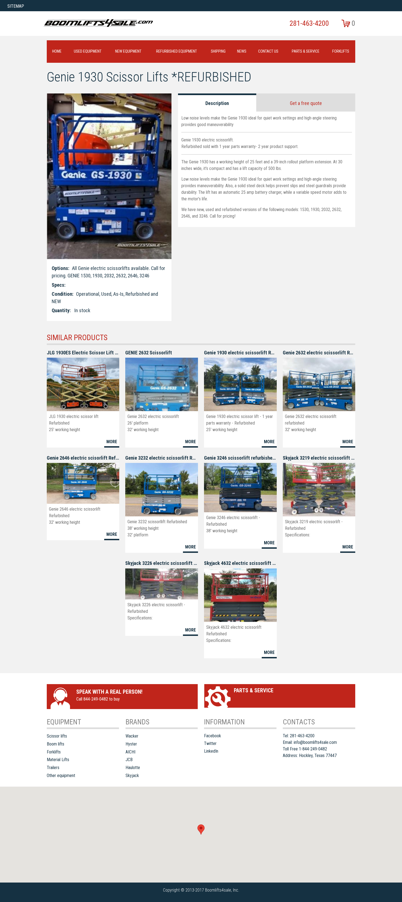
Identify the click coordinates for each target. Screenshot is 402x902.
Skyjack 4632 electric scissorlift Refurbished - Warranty (240, 563)
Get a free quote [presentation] (306, 103)
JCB (129, 759)
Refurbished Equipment (176, 51)
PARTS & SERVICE (305, 51)
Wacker (132, 736)
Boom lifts (55, 744)
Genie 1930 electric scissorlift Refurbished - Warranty (240, 352)
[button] (201, 829)
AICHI (130, 752)
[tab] (217, 102)
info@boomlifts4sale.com (315, 742)
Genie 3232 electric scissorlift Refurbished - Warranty (161, 458)
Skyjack (132, 775)
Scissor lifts (57, 736)
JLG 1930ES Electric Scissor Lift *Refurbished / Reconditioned (83, 352)
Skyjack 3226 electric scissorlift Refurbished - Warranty (161, 563)
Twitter (210, 743)
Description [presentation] (217, 103)
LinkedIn (211, 751)
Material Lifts (58, 759)
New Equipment (128, 51)
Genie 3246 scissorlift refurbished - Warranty (240, 458)
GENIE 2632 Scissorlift (148, 352)
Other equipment (61, 775)
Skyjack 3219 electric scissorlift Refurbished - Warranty (319, 458)
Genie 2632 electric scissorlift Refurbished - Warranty (319, 352)
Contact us (268, 51)
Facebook (212, 735)
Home (57, 51)
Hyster (131, 744)
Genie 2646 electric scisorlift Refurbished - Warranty (83, 458)
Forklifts (340, 51)
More (111, 441)
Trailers (53, 767)
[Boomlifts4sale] (98, 23)
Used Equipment (87, 51)
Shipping (218, 51)
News (241, 51)
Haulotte (133, 767)
